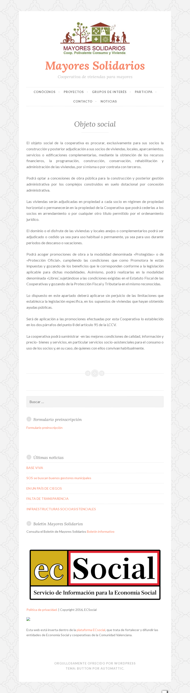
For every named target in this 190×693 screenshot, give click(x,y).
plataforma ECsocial (91, 630)
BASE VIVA (34, 468)
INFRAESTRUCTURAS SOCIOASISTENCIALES (61, 509)
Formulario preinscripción (44, 428)
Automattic (112, 668)
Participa (143, 92)
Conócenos (45, 92)
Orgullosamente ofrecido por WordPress (95, 663)
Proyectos (74, 92)
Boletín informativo (100, 531)
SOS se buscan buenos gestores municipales (58, 478)
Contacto (82, 101)
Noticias (109, 101)
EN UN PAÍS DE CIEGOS (44, 488)
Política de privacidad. (41, 610)
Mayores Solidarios (95, 65)
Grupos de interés (109, 92)
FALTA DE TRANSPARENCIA (47, 498)
